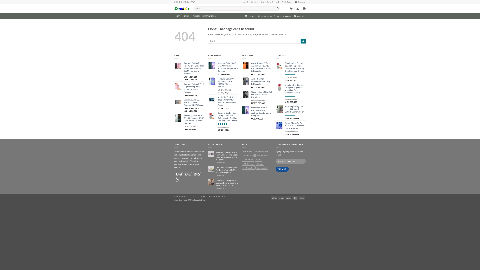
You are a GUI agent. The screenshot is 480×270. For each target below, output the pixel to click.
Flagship (258, 160)
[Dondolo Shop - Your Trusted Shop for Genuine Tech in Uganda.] (182, 8)
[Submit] (278, 8)
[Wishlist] (291, 8)
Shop (178, 16)
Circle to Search (248, 156)
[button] (300, 2)
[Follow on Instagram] (181, 174)
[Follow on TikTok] (186, 174)
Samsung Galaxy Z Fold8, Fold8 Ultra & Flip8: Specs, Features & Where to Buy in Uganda (227, 156)
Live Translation (248, 168)
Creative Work (248, 160)
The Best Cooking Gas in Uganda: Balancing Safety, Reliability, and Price (227, 182)
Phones (185, 16)
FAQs (278, 2)
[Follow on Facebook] (177, 174)
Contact (270, 2)
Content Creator (262, 156)
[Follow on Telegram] (177, 180)
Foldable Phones (248, 164)
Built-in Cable (247, 152)
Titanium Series (261, 168)
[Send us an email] (195, 174)
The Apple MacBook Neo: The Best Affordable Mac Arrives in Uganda (227, 170)
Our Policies (286, 2)
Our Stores (254, 2)
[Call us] (199, 174)
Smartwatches (209, 16)
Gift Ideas (260, 164)
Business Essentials (261, 152)
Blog (262, 2)
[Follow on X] (190, 174)
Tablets (196, 16)
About (246, 2)
